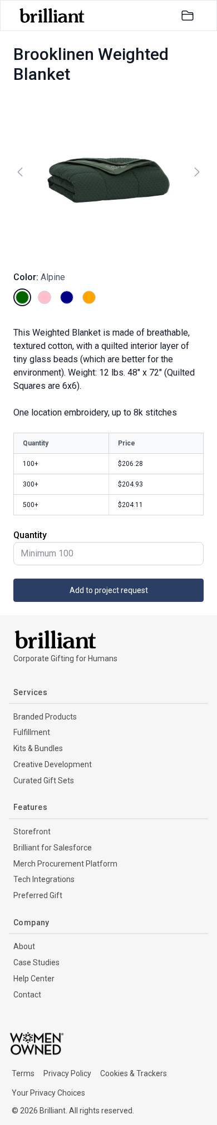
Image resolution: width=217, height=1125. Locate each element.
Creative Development (52, 764)
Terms (23, 1073)
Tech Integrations (44, 879)
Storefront (32, 831)
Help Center (34, 978)
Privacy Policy (67, 1073)
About (24, 946)
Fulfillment (31, 732)
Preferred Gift (37, 895)
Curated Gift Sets (43, 780)
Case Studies (36, 962)
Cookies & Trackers (133, 1073)
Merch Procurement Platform (65, 863)
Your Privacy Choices (48, 1092)
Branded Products (45, 716)
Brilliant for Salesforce (52, 847)
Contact (27, 994)
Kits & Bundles (38, 748)
